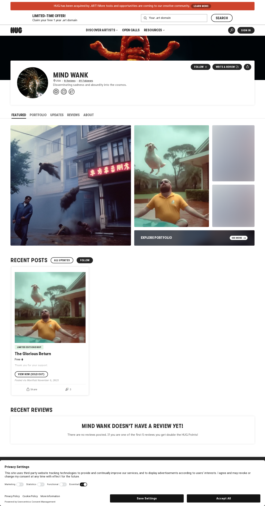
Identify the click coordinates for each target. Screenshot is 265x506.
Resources (153, 30)
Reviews (73, 115)
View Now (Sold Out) (31, 374)
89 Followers (86, 81)
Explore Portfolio (156, 238)
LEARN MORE (201, 6)
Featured (18, 115)
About (88, 115)
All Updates (62, 260)
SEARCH (222, 18)
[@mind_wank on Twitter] (71, 92)
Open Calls (131, 30)
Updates (57, 115)
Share (33, 389)
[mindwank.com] (56, 92)
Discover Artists (100, 30)
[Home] (16, 30)
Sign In (246, 30)
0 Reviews (69, 81)
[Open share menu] (247, 67)
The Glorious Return (33, 353)
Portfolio (38, 115)
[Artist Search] (231, 30)
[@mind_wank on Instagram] (64, 92)
